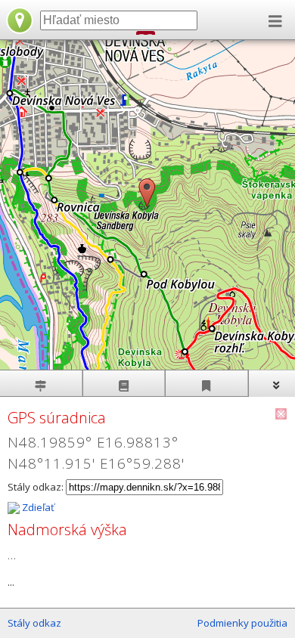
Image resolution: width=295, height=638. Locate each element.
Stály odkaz (34, 623)
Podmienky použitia (242, 623)
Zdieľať (37, 507)
